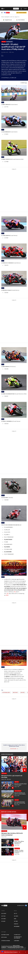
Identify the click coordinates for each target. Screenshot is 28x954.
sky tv (15, 913)
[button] (11, 952)
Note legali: (3, 931)
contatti (22, 947)
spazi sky (16, 923)
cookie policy (17, 934)
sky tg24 (3, 916)
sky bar (16, 921)
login (25, 8)
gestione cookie (5, 934)
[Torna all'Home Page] (7, 12)
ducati (22, 692)
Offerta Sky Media (5, 940)
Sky (4, 73)
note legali (4, 937)
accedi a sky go (21, 905)
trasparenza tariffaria (12, 947)
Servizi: (15, 910)
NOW (9, 74)
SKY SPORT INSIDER (21, 12)
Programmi (16, 926)
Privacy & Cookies (9, 946)
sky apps (16, 916)
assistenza (18, 947)
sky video (3, 918)
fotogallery (6, 692)
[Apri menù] (1, 12)
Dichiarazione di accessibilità (17, 937)
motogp (15, 692)
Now (15, 918)
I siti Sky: (3, 910)
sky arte (3, 921)
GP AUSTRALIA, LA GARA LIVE (8, 77)
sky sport (3, 913)
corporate (16, 940)
